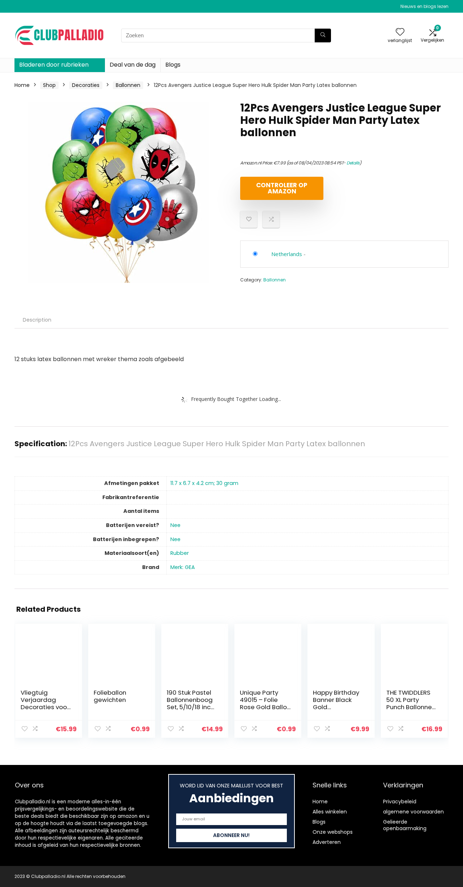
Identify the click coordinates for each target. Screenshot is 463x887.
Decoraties (85, 85)
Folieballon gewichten (110, 696)
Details (353, 163)
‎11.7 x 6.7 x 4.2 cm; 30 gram (204, 483)
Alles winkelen (330, 811)
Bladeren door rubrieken (54, 64)
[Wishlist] (400, 32)
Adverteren (327, 842)
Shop (49, 85)
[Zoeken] (323, 35)
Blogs (172, 64)
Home (22, 85)
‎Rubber (179, 553)
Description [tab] (37, 319)
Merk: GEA (182, 567)
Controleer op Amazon (281, 188)
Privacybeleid (399, 801)
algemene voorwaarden (413, 811)
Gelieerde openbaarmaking (404, 825)
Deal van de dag (133, 64)
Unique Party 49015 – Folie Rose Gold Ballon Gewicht (265, 703)
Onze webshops (333, 832)
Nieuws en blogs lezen (424, 6)
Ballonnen (128, 85)
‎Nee (175, 525)
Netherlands (286, 254)
